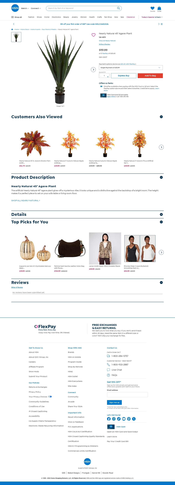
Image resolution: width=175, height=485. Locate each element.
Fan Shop (108, 17)
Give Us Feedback (76, 422)
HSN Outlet (73, 376)
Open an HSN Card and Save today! (122, 432)
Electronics (56, 17)
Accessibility (34, 416)
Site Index (72, 386)
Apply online (111, 96)
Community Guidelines (39, 402)
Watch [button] (24, 8)
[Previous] (13, 24)
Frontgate (86, 473)
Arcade (71, 402)
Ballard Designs (74, 473)
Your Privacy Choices (38, 397)
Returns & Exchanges (38, 387)
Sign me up (114, 402)
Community (73, 397)
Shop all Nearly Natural (107, 40)
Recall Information (76, 417)
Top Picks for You (29, 222)
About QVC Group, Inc (38, 357)
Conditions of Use (36, 406)
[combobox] (83, 8)
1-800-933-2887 (120, 364)
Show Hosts (34, 371)
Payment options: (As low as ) (117, 64)
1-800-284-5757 (120, 356)
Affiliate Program (36, 367)
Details (19, 214)
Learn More (112, 437)
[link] (159, 9)
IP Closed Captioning (38, 411)
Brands (71, 352)
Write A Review (104, 44)
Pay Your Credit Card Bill (117, 441)
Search (118, 8)
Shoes (39, 17)
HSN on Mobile (74, 357)
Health (92, 17)
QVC (63, 473)
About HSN (33, 352)
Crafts (99, 17)
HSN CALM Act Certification (80, 432)
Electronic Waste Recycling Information (46, 426)
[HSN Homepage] (12, 29)
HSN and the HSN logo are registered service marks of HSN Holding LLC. (87, 478)
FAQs (114, 375)
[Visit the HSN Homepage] (15, 11)
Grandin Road (107, 473)
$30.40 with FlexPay (127, 64)
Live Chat (117, 369)
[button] (137, 9)
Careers (32, 362)
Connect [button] (35, 8)
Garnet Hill (96, 473)
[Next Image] (93, 69)
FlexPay (105, 53)
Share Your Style (75, 406)
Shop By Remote (75, 367)
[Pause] (161, 24)
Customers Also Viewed (36, 117)
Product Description (33, 177)
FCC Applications (75, 427)
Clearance (131, 17)
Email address (112, 390)
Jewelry (75, 17)
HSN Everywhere (75, 381)
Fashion (31, 17)
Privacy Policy (35, 392)
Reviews (20, 282)
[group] (104, 49)
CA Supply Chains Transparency (42, 421)
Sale (122, 17)
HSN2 (70, 371)
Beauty (66, 17)
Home (46, 17)
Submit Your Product (38, 376)
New (116, 17)
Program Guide (74, 362)
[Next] (159, 24)
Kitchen (83, 17)
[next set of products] (161, 147)
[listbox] (131, 67)
